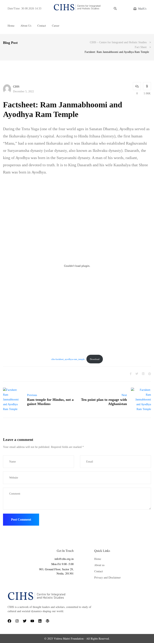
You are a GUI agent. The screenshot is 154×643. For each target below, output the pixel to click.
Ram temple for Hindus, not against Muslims (50, 402)
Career (55, 25)
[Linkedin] (40, 621)
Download (94, 359)
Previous (32, 395)
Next (124, 395)
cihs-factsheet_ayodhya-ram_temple (68, 359)
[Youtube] (32, 621)
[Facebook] (9, 621)
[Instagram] (17, 621)
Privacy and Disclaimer (107, 577)
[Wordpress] (47, 621)
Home (11, 25)
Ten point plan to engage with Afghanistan (104, 402)
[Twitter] (24, 621)
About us (25, 25)
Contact (41, 25)
